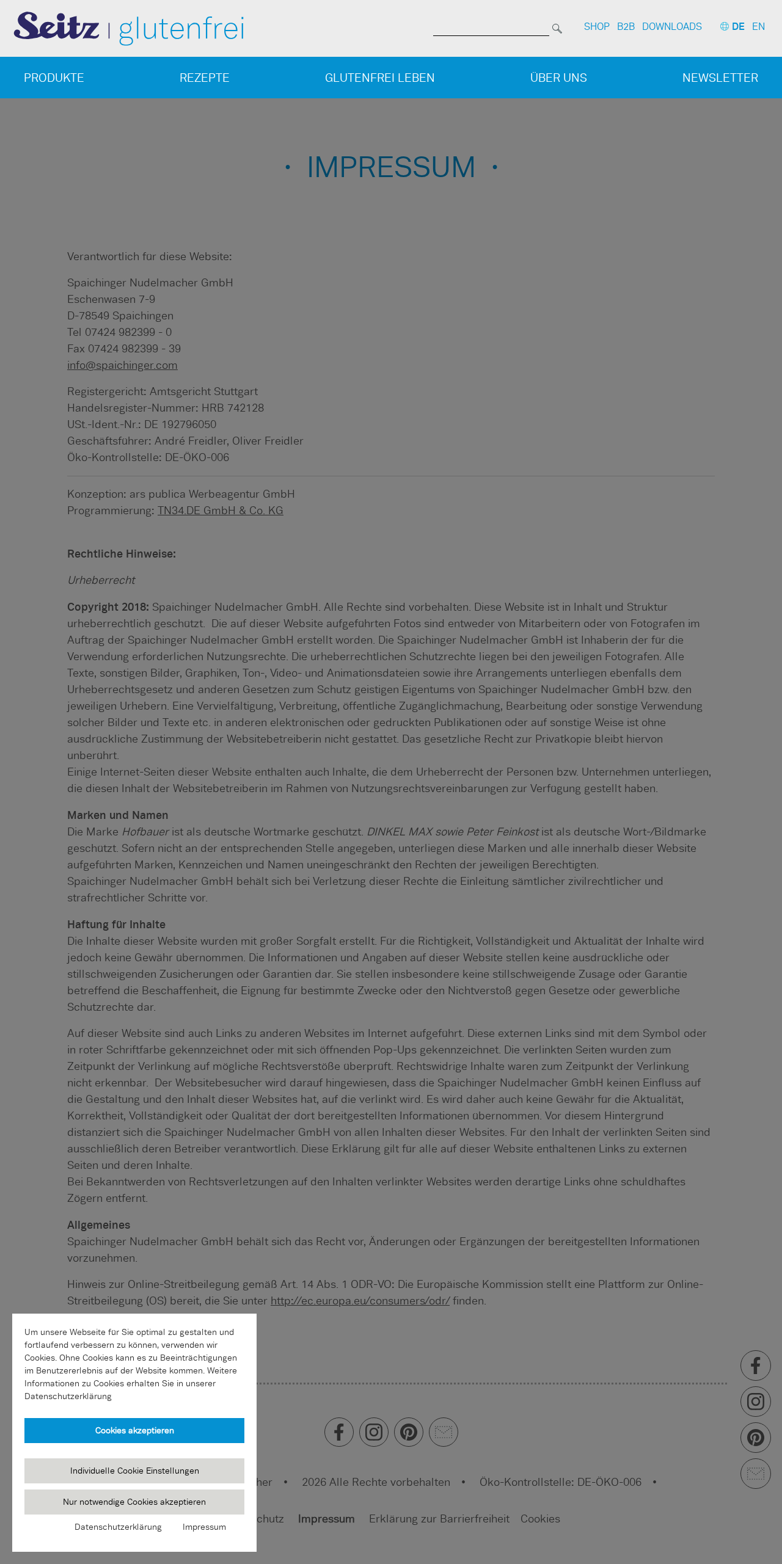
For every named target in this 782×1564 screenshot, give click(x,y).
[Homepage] (128, 28)
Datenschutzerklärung (118, 1527)
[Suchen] (557, 26)
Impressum (204, 1527)
